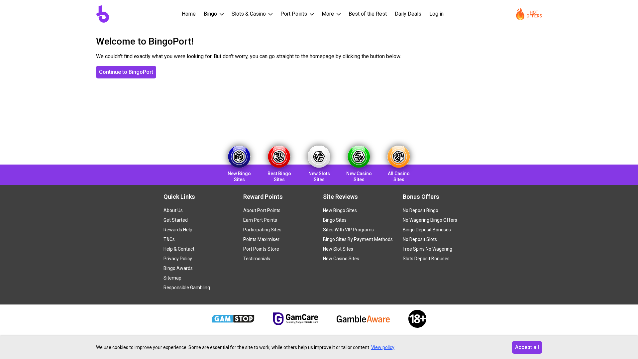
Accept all (527, 347)
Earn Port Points (260, 220)
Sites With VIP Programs (348, 229)
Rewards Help (177, 229)
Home (189, 14)
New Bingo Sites (340, 210)
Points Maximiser (261, 239)
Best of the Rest (368, 14)
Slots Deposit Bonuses (426, 258)
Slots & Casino (249, 14)
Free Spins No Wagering (427, 249)
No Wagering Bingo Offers (430, 220)
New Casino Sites (341, 258)
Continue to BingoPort (126, 72)
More (328, 14)
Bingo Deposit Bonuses (427, 229)
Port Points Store (261, 249)
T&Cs (169, 239)
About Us (173, 210)
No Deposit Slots (420, 239)
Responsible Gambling (186, 287)
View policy (382, 347)
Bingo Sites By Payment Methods (358, 239)
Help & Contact (178, 249)
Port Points (294, 14)
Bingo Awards (178, 268)
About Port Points (261, 210)
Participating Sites (262, 229)
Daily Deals (408, 14)
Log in (436, 14)
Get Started (175, 220)
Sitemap (172, 278)
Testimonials (256, 258)
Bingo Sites (335, 220)
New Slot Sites (338, 249)
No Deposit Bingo (420, 210)
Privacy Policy (177, 258)
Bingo (211, 14)
